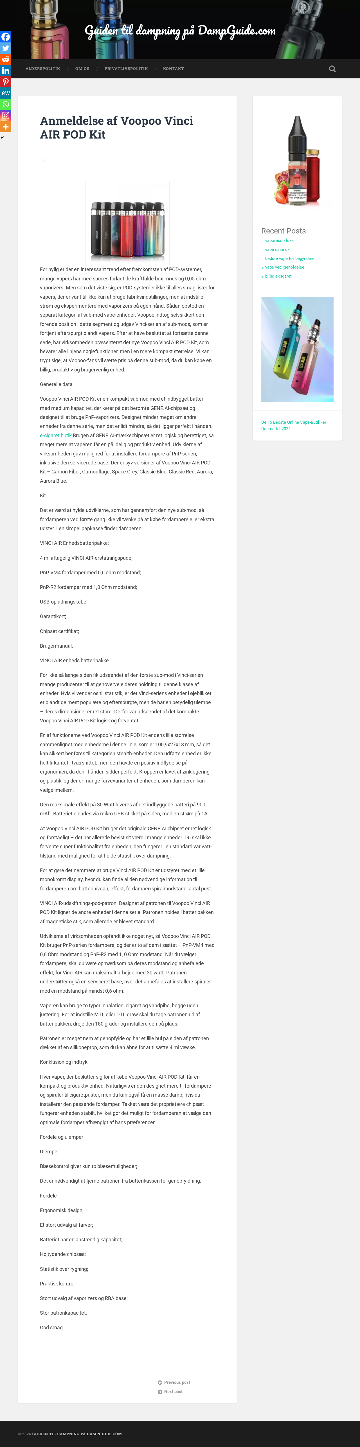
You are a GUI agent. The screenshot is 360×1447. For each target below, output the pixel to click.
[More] (5, 126)
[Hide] (2, 137)
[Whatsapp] (5, 104)
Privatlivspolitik (126, 68)
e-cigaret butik (56, 435)
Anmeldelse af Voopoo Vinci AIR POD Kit (116, 127)
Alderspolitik (43, 68)
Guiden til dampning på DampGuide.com (180, 30)
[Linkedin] (5, 70)
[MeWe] (5, 93)
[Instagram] (5, 115)
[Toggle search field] (332, 68)
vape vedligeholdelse (284, 267)
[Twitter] (5, 48)
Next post (173, 1391)
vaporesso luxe (279, 240)
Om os (82, 68)
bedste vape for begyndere (289, 258)
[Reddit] (5, 59)
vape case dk (277, 249)
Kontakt (173, 68)
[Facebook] (5, 36)
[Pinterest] (5, 81)
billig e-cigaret (278, 276)
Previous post (177, 1382)
